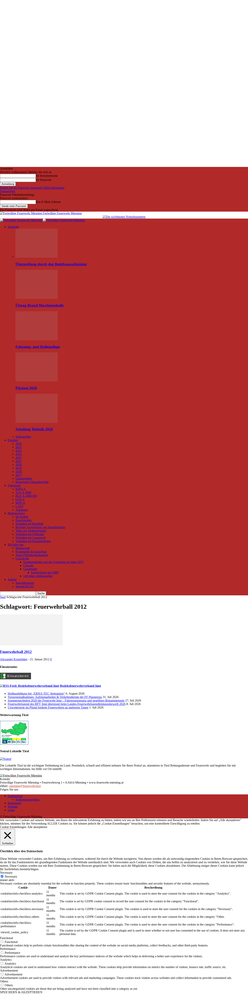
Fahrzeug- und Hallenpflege (38, 347)
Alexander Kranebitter (13, 659)
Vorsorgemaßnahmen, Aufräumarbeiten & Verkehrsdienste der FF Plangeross (55, 697)
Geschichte (22, 558)
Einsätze (13, 440)
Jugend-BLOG (25, 586)
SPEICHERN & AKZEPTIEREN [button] (21, 992)
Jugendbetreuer (25, 583)
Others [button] (4, 981)
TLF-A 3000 (23, 492)
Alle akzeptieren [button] (37, 827)
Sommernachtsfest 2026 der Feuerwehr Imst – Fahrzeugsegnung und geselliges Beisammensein (66, 700)
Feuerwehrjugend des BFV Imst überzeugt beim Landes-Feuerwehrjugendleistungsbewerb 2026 (67, 704)
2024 (19, 450)
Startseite (13, 226)
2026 (19, 443)
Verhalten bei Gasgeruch (31, 537)
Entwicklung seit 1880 (45, 572)
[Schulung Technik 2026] (37, 421)
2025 (19, 447)
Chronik (28, 565)
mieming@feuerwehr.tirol (25, 786)
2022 (19, 457)
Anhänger (22, 509)
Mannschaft (23, 548)
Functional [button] (6, 938)
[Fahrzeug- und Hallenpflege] (37, 339)
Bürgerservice (16, 513)
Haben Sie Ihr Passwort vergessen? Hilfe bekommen (32, 187)
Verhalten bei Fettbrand (30, 534)
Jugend (12, 579)
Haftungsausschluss (28, 799)
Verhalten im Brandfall (29, 523)
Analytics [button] (6, 959)
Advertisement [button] (9, 970)
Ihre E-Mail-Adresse (48, 201)
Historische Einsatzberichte (32, 482)
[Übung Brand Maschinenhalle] (37, 297)
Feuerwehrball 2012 (16, 652)
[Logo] (21, 220)
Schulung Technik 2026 (34, 429)
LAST (19, 506)
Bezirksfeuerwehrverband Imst (80, 685)
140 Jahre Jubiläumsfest (37, 576)
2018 (19, 471)
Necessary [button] (6, 872)
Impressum (14, 803)
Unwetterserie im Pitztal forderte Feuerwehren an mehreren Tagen (48, 707)
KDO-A (21, 489)
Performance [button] (8, 948)
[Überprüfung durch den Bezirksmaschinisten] (37, 256)
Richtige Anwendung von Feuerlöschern (40, 527)
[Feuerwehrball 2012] (31, 644)
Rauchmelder (24, 520)
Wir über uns (15, 544)
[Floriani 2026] (37, 380)
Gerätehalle (30, 569)
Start (3, 597)
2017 (19, 475)
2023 (19, 454)
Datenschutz (7, 191)
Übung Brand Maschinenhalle (40, 305)
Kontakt (13, 806)
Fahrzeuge (14, 485)
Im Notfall (22, 516)
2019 (19, 468)
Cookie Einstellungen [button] (13, 827)
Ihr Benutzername (47, 175)
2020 (19, 464)
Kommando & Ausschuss (31, 551)
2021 (19, 461)
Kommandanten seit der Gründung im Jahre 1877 (53, 562)
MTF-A (20, 502)
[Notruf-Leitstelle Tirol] (5, 759)
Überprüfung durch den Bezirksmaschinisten (51, 264)
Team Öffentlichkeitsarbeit (32, 555)
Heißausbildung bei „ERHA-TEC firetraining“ (36, 693)
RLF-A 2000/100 (26, 495)
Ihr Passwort (43, 179)
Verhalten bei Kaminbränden (33, 541)
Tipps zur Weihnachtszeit (31, 530)
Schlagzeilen (23, 436)
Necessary (11, 876)
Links (11, 810)
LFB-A (20, 499)
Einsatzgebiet (24, 478)
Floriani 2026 (26, 388)
